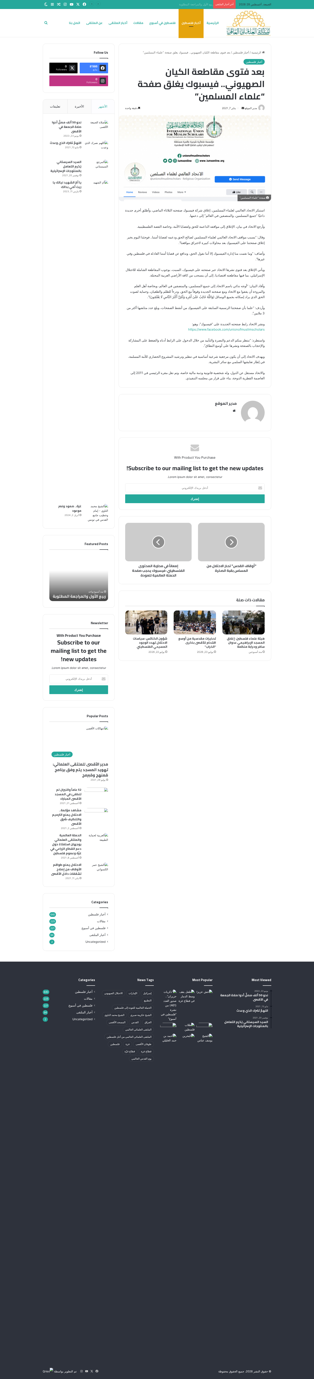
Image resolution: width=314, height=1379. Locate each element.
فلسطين (115, 1044)
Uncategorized (95, 941)
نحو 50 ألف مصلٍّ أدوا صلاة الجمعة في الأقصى (66, 127)
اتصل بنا (74, 23)
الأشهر (102, 106)
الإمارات (133, 993)
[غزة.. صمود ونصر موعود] (96, 513)
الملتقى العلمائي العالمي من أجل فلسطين (129, 1036)
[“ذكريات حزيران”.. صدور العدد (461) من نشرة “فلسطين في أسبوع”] (168, 1005)
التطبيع (147, 1000)
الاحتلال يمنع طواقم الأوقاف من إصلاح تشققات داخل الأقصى (66, 869)
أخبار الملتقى (118, 23)
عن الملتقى (94, 23)
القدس (135, 1022)
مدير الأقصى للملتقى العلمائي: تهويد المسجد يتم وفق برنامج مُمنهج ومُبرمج (80, 769)
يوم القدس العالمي (141, 1058)
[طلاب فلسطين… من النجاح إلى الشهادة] (186, 1027)
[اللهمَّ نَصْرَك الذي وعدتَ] (96, 149)
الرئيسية (213, 23)
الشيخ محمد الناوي (114, 1015)
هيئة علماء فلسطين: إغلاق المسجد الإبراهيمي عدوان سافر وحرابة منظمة (246, 642)
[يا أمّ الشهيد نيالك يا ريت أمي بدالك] (96, 340)
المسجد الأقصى (117, 1022)
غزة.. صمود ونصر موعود (69, 508)
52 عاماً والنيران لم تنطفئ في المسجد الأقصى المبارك (68, 794)
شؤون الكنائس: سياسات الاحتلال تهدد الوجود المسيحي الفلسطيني (150, 642)
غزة (128, 1044)
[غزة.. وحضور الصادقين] (186, 996)
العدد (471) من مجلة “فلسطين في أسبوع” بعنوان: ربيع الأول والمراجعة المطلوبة (164, 4)
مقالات (138, 23)
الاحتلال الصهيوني (113, 993)
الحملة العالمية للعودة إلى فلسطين (132, 1007)
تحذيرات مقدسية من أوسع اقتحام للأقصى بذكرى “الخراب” (197, 642)
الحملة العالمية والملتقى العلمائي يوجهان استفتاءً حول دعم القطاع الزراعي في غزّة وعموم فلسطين (65, 844)
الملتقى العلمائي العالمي (138, 1029)
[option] (78, 577)
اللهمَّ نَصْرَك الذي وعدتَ (65, 143)
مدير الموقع (226, 403)
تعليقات (55, 106)
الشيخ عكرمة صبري (140, 1015)
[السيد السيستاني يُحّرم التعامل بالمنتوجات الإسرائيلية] (96, 168)
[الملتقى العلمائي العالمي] (248, 23)
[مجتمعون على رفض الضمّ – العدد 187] (204, 1027)
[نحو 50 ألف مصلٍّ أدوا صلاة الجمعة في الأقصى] (96, 128)
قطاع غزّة (130, 1051)
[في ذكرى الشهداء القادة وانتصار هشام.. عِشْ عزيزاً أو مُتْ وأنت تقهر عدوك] (204, 994)
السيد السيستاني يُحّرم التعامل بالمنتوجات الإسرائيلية (65, 166)
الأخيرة (79, 106)
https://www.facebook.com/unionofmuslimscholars (226, 329)
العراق (148, 1022)
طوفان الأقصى (143, 1044)
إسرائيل (147, 993)
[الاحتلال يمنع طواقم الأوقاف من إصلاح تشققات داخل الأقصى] (96, 871)
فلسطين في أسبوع (162, 23)
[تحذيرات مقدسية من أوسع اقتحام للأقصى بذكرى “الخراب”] (195, 622)
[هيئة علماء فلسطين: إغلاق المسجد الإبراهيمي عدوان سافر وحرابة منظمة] (243, 622)
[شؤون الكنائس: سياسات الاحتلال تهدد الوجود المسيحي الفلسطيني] (146, 622)
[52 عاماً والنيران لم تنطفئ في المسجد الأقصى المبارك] (96, 796)
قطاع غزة (146, 1051)
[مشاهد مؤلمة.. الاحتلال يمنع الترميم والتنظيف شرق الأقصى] (96, 816)
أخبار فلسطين (191, 23)
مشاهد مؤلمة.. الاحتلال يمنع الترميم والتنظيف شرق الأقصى (66, 816)
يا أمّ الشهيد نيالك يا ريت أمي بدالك (67, 185)
